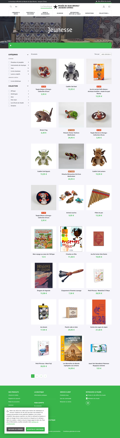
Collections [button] (103, 13)
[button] (19, 395)
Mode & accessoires (45, 13)
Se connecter (38, 406)
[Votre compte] (103, 6)
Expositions (89, 13)
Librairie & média (16, 13)
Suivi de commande (65, 398)
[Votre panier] (109, 6)
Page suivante (45, 376)
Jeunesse (60, 13)
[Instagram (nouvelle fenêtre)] (88, 403)
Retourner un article (65, 401)
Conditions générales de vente (71, 431)
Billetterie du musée (94, 398)
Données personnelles (54, 431)
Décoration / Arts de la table (75, 13)
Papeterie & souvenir (30, 13)
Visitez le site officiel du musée (97, 395)
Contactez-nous (64, 395)
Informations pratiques (40, 395)
